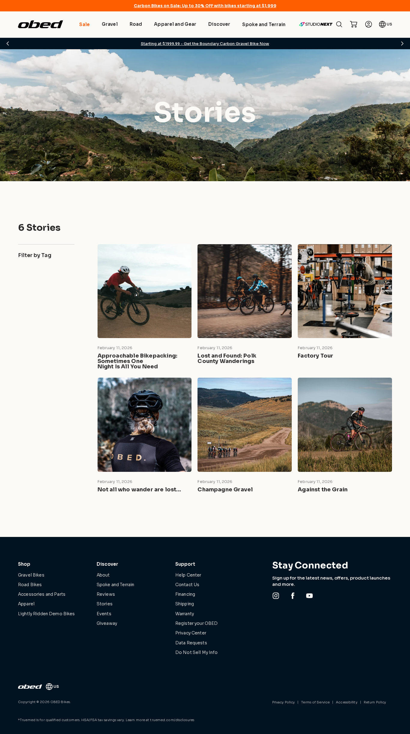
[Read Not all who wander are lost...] (145, 436)
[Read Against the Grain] (345, 436)
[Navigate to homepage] (40, 24)
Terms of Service (315, 702)
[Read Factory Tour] (345, 308)
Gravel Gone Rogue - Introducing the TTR (205, 43)
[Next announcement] (402, 43)
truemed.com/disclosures (172, 720)
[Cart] (353, 24)
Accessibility (346, 702)
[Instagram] (275, 595)
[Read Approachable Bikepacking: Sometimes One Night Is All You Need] (145, 308)
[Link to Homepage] (30, 687)
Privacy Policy (283, 702)
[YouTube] (309, 595)
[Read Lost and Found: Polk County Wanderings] (244, 308)
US (389, 24)
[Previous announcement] (7, 43)
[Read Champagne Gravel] (244, 436)
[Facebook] (292, 595)
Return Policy (375, 702)
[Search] (339, 24)
